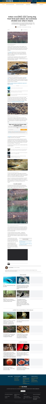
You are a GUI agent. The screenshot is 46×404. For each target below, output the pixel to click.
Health (13, 2)
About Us (25, 394)
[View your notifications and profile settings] (41, 1)
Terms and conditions (36, 394)
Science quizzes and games (34, 377)
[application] (18, 254)
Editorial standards (17, 397)
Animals (6, 2)
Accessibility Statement (9, 394)
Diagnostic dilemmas (16, 379)
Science (16, 2)
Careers (6, 397)
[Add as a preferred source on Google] (23, 391)
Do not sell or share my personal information (36, 398)
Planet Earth (19, 2)
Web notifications (36, 396)
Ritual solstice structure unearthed (20, 4)
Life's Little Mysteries (16, 377)
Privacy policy (7, 396)
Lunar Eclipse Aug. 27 (34, 4)
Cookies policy (16, 396)
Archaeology (9, 2)
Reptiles (21, 15)
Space (22, 2)
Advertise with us (27, 396)
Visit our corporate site (36, 388)
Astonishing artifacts (16, 380)
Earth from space (16, 378)
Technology (25, 2)
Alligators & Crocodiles (25, 15)
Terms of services (16, 131)
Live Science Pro (41, 4)
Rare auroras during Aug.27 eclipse (10, 4)
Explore (29, 2)
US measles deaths (28, 4)
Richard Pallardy (11, 267)
